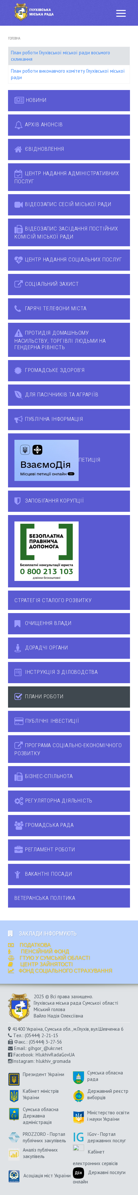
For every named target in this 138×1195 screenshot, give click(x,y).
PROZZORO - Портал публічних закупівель (44, 1137)
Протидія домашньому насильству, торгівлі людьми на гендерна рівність (60, 340)
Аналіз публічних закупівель (40, 1153)
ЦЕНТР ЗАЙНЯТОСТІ (46, 964)
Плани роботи (43, 696)
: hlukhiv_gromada (52, 1061)
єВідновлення (43, 149)
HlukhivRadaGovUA (55, 1055)
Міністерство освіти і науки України (108, 1115)
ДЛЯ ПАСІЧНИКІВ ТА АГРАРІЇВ (61, 394)
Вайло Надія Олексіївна (58, 1016)
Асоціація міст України (45, 1175)
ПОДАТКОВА (34, 945)
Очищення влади (47, 623)
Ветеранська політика (44, 898)
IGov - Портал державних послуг (106, 1137)
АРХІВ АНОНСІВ (43, 124)
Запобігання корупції (53, 500)
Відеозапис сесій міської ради (67, 204)
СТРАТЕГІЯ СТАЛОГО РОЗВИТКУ (53, 600)
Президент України (43, 1074)
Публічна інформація (53, 419)
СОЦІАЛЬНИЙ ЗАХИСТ (51, 284)
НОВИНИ (35, 100)
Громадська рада (49, 825)
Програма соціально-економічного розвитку (68, 749)
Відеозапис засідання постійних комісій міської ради (66, 232)
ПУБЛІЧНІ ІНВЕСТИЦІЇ (51, 721)
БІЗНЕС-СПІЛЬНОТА (48, 776)
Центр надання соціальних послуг (72, 259)
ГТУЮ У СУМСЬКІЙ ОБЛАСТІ (55, 958)
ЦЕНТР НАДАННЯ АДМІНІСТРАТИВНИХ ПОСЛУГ (66, 177)
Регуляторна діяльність (58, 800)
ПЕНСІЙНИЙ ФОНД (44, 951)
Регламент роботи (49, 849)
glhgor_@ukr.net (45, 1048)
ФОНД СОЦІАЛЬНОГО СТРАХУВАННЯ (65, 970)
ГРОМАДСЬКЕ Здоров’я (54, 370)
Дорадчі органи (45, 647)
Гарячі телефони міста (55, 308)
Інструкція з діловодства (60, 672)
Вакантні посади (47, 874)
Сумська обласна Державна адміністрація (40, 1115)
